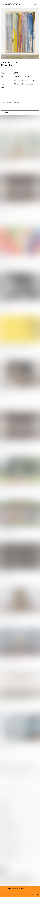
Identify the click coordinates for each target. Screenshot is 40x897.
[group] (20, 33)
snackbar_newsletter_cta (29, 895)
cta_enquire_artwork (11, 103)
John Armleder (9, 62)
